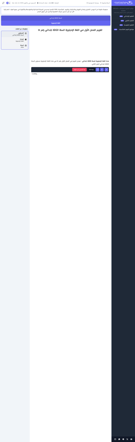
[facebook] (131, 439)
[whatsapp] (119, 439)
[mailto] (115, 439)
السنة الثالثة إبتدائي (56, 18)
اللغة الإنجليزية (55, 23)
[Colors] (3, 2)
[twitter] (127, 439)
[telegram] (123, 439)
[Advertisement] (70, 46)
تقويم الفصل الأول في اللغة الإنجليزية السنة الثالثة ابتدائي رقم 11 (70, 30)
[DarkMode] (8, 3)
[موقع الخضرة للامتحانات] (123, 3)
